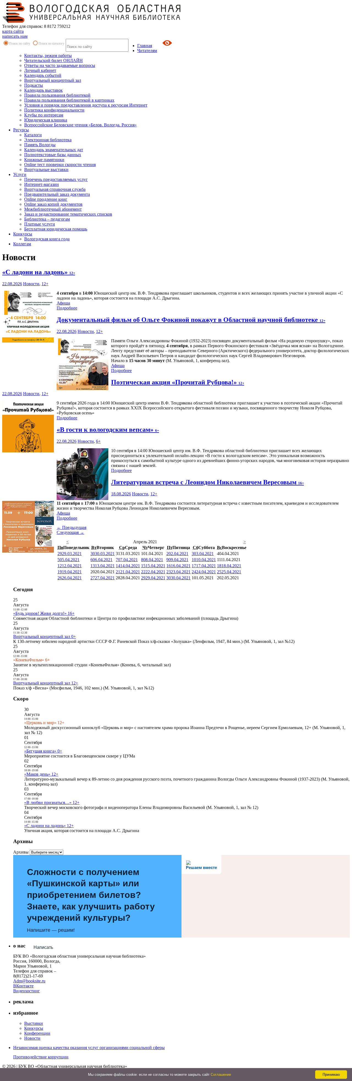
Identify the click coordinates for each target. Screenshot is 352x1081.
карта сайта (13, 31)
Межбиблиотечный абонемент (53, 209)
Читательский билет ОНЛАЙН (53, 60)
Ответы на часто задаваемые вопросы (59, 65)
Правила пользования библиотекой (57, 95)
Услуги (19, 174)
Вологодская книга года (47, 239)
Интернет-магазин (41, 184)
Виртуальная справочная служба (55, 189)
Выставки (33, 1023)
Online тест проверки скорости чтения (60, 164)
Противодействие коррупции (40, 1057)
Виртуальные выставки (46, 169)
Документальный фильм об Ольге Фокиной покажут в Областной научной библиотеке (191, 319)
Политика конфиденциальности (54, 110)
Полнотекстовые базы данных (52, 154)
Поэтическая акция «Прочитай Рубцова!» (177, 382)
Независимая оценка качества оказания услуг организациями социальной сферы (89, 1047)
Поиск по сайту (19, 43)
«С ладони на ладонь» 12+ (49, 825)
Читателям (147, 50)
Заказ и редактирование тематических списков (68, 214)
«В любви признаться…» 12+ (51, 802)
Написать (43, 947)
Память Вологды (40, 144)
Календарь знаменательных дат (53, 149)
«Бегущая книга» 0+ (43, 751)
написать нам (15, 36)
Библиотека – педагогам (47, 219)
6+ (98, 441)
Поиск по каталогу (51, 43)
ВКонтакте (23, 986)
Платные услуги (39, 224)
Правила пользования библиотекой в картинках (69, 100)
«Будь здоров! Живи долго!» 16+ (44, 613)
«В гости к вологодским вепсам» (108, 429)
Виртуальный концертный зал (52, 80)
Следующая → (70, 532)
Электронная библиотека (48, 139)
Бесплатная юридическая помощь (55, 229)
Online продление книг (45, 199)
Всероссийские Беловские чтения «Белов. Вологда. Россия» (80, 125)
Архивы (21, 852)
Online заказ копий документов (53, 204)
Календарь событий (42, 75)
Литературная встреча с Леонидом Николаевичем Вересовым (207, 482)
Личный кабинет (40, 70)
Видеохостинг (26, 990)
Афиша (63, 303)
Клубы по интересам (43, 115)
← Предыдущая (71, 527)
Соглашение (221, 1074)
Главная (144, 45)
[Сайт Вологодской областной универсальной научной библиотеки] (92, 21)
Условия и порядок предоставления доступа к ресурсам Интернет (85, 105)
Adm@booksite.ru (29, 981)
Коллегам (22, 243)
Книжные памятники (44, 159)
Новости (31, 283)
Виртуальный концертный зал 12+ (45, 683)
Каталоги (33, 134)
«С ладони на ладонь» (38, 272)
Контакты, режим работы (48, 55)
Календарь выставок (43, 90)
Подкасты (33, 85)
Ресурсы (21, 129)
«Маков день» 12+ (41, 774)
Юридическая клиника (45, 120)
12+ (45, 283)
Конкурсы (22, 234)
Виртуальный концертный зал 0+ (44, 636)
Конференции (37, 1033)
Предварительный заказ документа (57, 194)
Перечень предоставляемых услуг (56, 179)
